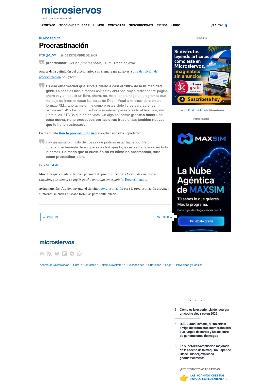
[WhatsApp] (79, 253)
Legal (168, 264)
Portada (49, 25)
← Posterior (51, 217)
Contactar (117, 25)
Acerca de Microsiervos (54, 264)
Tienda (162, 25)
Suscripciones (141, 25)
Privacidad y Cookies (189, 264)
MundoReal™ (49, 38)
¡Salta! (217, 25)
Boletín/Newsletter (111, 264)
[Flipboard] (64, 253)
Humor (98, 25)
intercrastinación (111, 188)
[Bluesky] (57, 253)
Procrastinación (63, 45)
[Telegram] (72, 253)
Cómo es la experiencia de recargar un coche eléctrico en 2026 (204, 311)
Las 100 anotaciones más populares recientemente (209, 377)
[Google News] (42, 253)
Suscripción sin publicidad (193, 110)
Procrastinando (135, 179)
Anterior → (164, 217)
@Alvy (51, 55)
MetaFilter (53, 165)
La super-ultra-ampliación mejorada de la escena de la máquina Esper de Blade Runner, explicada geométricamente (205, 352)
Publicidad (154, 264)
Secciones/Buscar (74, 25)
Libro (175, 25)
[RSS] (49, 253)
